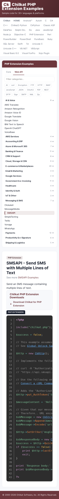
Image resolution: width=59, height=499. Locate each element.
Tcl (27, 44)
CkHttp (39, 353)
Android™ (27, 20)
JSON (21, 90)
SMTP (23, 94)
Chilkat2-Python (19, 25)
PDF (39, 90)
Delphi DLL (20, 30)
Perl (49, 34)
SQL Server (8, 44)
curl (12, 85)
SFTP (8, 94)
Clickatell (9, 205)
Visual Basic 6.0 (11, 53)
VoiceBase (10, 132)
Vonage (8, 224)
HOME (17, 20)
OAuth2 (30, 90)
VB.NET (23, 48)
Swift (20, 44)
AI (7, 85)
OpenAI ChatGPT (13, 128)
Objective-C (20, 34)
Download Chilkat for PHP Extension (27, 304)
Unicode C (37, 44)
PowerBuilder (10, 39)
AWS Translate (12, 105)
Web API (19, 72)
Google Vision (11, 120)
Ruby (50, 39)
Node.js (7, 34)
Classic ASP (49, 25)
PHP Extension (36, 34)
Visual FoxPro (28, 53)
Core (8, 72)
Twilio (7, 220)
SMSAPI (11, 213)
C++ (5, 25)
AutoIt (39, 20)
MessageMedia (12, 209)
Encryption (22, 85)
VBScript (35, 48)
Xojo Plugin (44, 53)
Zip (38, 94)
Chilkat (6, 20)
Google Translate (13, 116)
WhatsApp (10, 228)
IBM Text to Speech (14, 124)
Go (30, 30)
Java (37, 30)
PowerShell (25, 39)
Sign (16, 94)
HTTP (40, 85)
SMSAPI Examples (28, 277)
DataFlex (7, 30)
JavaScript (48, 30)
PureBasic (39, 39)
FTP (32, 85)
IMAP (48, 85)
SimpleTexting (11, 217)
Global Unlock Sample (43, 345)
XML (31, 94)
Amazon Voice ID (13, 112)
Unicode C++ (10, 48)
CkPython (35, 25)
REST (46, 90)
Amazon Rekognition (15, 108)
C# (51, 20)
